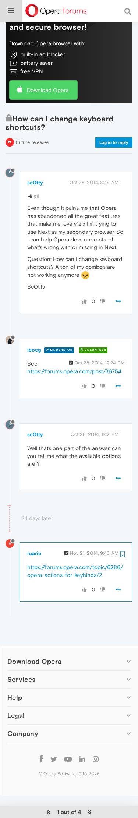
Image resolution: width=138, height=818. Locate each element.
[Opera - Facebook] (41, 758)
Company (22, 733)
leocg (34, 350)
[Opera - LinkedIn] (82, 758)
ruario (34, 553)
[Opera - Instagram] (95, 758)
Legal (16, 715)
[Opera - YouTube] (68, 758)
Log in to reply (113, 142)
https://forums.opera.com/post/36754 (74, 371)
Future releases (32, 142)
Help (14, 697)
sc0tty (35, 183)
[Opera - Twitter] (54, 758)
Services (21, 679)
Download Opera (48, 90)
